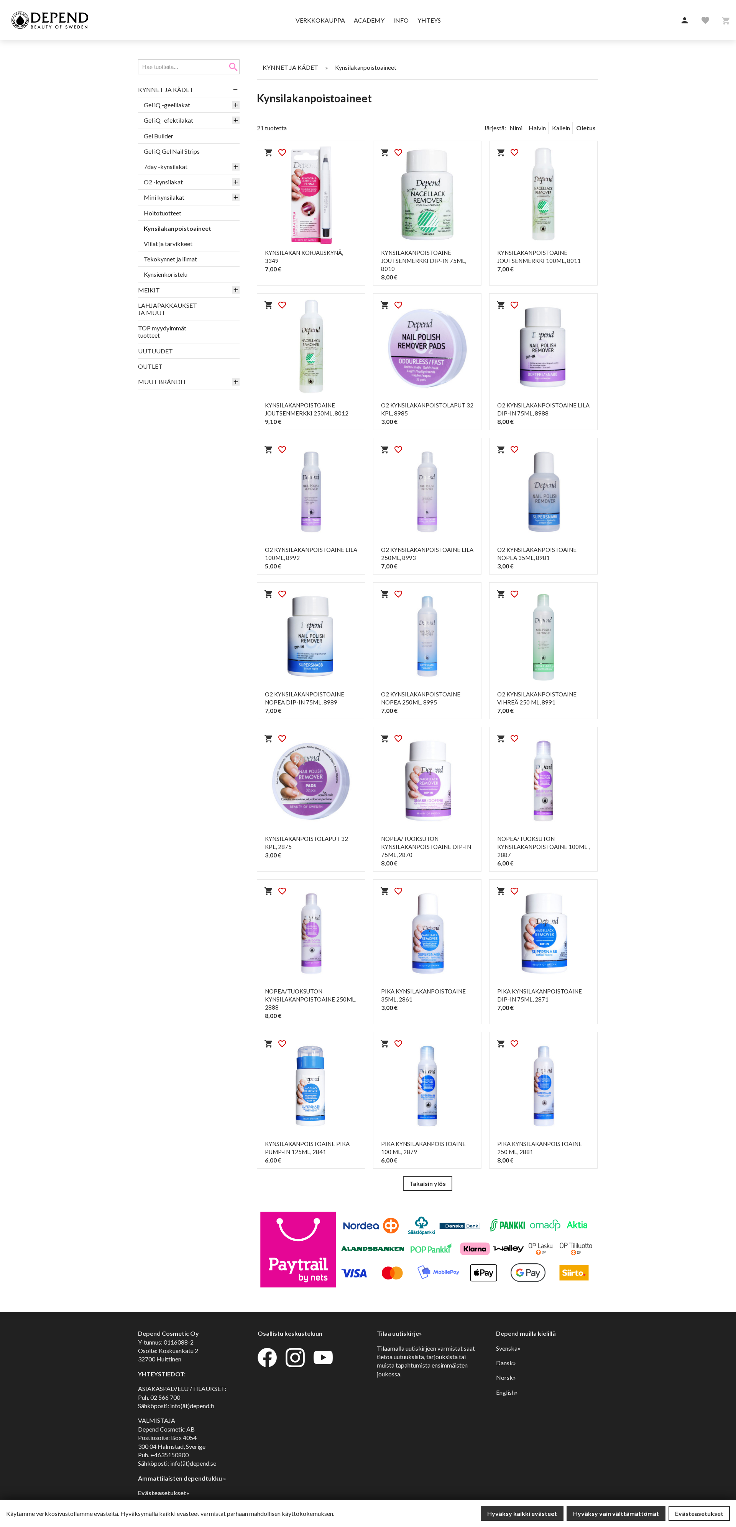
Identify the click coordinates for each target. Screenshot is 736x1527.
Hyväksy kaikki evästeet (522, 1513)
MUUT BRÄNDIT (162, 381)
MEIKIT (149, 290)
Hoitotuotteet (162, 213)
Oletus (586, 127)
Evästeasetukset (699, 1513)
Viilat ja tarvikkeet (168, 243)
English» (507, 1392)
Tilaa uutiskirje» (399, 1333)
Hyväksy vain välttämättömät (616, 1513)
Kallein (561, 127)
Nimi (515, 127)
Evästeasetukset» (163, 1492)
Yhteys (429, 20)
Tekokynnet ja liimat (170, 259)
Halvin (537, 127)
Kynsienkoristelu (165, 274)
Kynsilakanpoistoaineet (177, 228)
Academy (369, 20)
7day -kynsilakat (165, 166)
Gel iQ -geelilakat (167, 104)
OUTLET (150, 366)
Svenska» (508, 1348)
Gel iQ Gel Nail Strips (172, 151)
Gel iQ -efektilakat (168, 120)
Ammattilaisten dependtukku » (182, 1478)
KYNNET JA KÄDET (166, 89)
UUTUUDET (155, 351)
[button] (684, 21)
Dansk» (506, 1362)
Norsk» (506, 1377)
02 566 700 (165, 1397)
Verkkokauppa (320, 20)
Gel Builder (158, 136)
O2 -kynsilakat (163, 182)
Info (401, 20)
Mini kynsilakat (164, 197)
